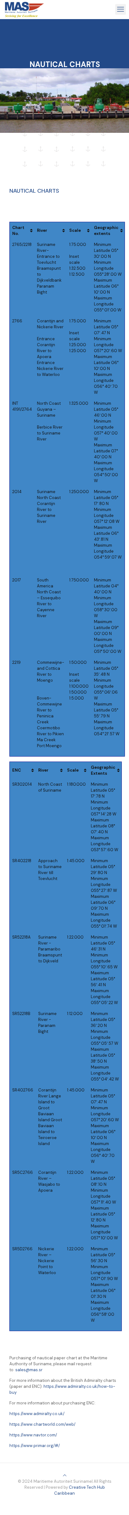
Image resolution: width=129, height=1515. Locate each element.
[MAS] (24, 9)
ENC (16, 770)
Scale (75, 230)
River (42, 230)
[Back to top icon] (65, 1475)
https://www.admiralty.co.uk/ (36, 1413)
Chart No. (18, 230)
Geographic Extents (103, 770)
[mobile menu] (120, 9)
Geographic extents (106, 230)
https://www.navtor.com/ (33, 1435)
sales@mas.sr (29, 1369)
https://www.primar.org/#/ (34, 1445)
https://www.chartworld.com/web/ (42, 1424)
